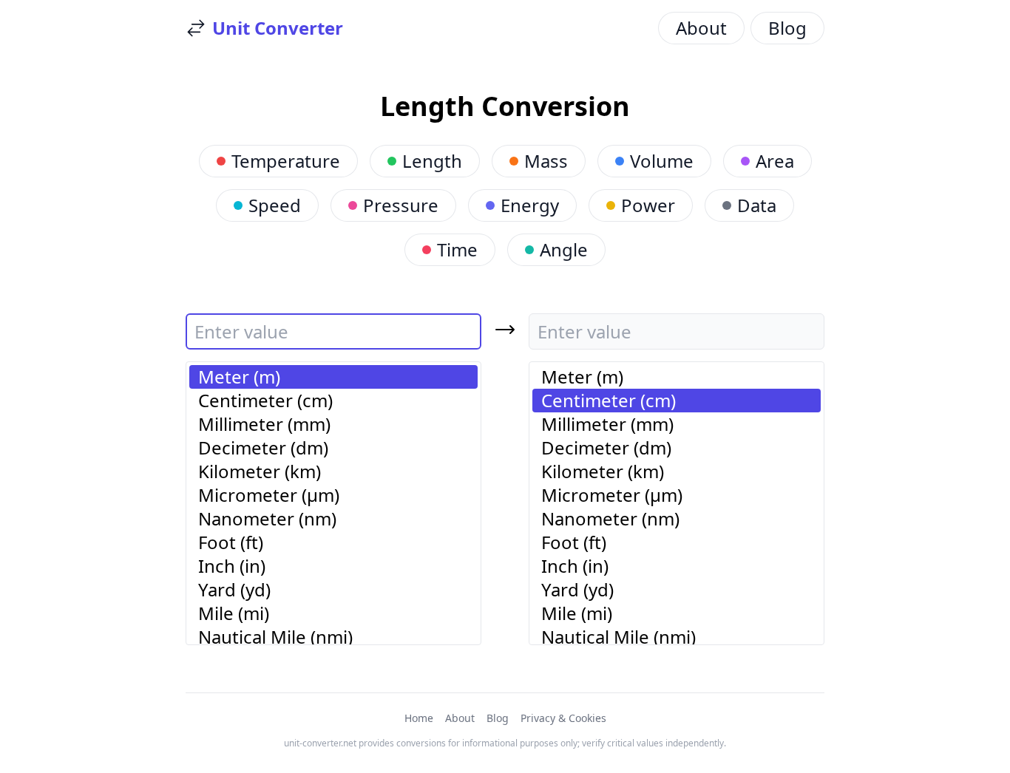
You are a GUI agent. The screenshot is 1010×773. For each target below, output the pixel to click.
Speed (274, 205)
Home (418, 718)
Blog (787, 28)
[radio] (333, 377)
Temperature (285, 161)
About (701, 28)
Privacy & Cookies (563, 718)
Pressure (400, 205)
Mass (546, 161)
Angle (564, 249)
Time (457, 249)
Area (775, 161)
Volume (662, 161)
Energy (530, 205)
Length (432, 161)
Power (648, 205)
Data (756, 205)
